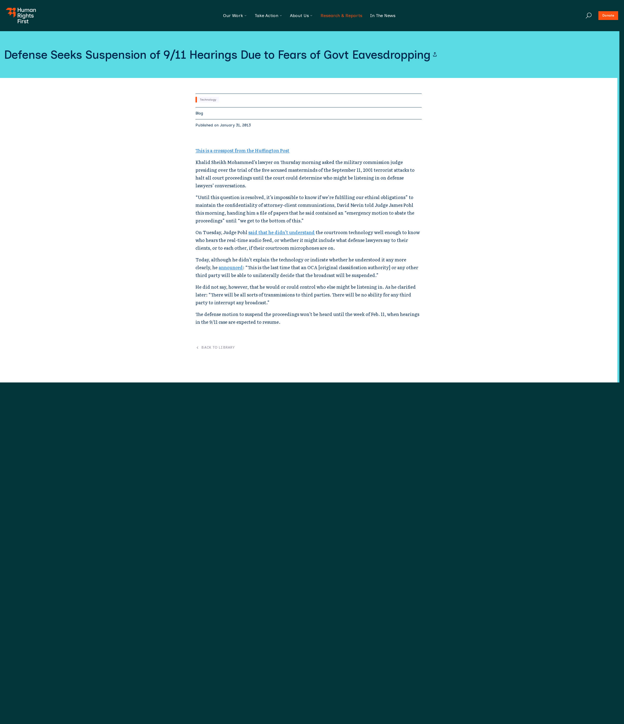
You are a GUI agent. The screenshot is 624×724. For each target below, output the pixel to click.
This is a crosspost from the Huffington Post (242, 150)
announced (231, 267)
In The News (382, 15)
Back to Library (218, 348)
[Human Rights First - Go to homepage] (21, 15)
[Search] (589, 15)
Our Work (233, 15)
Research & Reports (341, 15)
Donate (608, 15)
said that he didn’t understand (281, 232)
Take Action (266, 15)
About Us (299, 15)
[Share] (434, 54)
